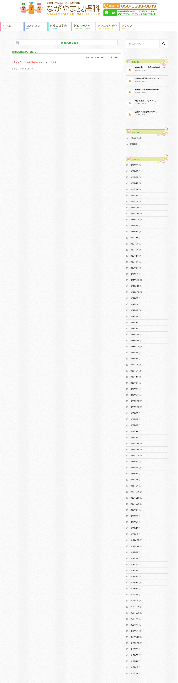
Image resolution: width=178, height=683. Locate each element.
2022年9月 (134, 413)
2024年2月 (134, 328)
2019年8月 (134, 558)
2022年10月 (134, 407)
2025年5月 (134, 250)
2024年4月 (134, 322)
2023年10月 (134, 346)
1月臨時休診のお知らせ (24, 52)
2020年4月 (134, 528)
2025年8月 (134, 231)
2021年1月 (134, 486)
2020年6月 (134, 522)
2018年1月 (134, 631)
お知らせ (117, 57)
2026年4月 (134, 183)
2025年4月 (134, 256)
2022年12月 (134, 401)
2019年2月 (134, 595)
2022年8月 (134, 419)
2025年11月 (134, 213)
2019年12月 (134, 540)
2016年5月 (134, 673)
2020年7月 (134, 516)
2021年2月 (134, 480)
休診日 (132, 144)
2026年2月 (134, 195)
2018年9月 (134, 619)
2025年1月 (134, 274)
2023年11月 (134, 340)
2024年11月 (134, 286)
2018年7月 (134, 625)
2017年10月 (134, 643)
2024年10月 (134, 292)
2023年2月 (134, 389)
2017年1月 (134, 667)
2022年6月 (134, 425)
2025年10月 (134, 219)
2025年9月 (134, 226)
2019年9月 (134, 552)
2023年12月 (134, 334)
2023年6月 (134, 365)
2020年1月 (134, 534)
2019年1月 (134, 601)
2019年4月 (134, 582)
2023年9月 (134, 353)
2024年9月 (134, 298)
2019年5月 (134, 576)
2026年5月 (134, 177)
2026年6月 (134, 171)
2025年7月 (134, 238)
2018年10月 (134, 613)
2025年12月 (134, 207)
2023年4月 (134, 377)
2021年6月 (134, 468)
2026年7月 (134, 165)
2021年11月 (134, 449)
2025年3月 (134, 262)
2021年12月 (134, 443)
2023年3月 (134, 383)
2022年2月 (134, 437)
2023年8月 (134, 359)
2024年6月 (134, 310)
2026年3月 (134, 189)
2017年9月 (134, 649)
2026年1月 (134, 201)
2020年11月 (134, 498)
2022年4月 (134, 431)
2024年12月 (134, 280)
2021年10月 (134, 455)
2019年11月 (134, 546)
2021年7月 (134, 461)
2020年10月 (134, 504)
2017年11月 (134, 637)
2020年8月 (134, 510)
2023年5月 (134, 371)
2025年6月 (134, 244)
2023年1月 (134, 395)
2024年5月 (134, 316)
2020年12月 (134, 492)
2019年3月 (134, 588)
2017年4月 (134, 661)
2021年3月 (134, 473)
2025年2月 (134, 268)
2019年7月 (134, 564)
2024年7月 (134, 304)
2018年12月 (134, 607)
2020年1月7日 (99, 57)
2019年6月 (134, 570)
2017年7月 (134, 655)
